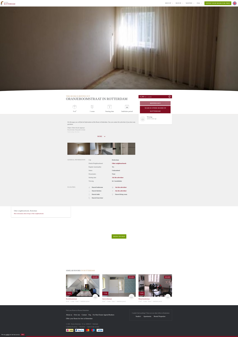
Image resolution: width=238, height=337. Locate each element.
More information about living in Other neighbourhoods (29, 213)
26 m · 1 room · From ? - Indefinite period (77, 301)
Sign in (178, 3)
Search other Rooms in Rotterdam (155, 109)
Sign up (168, 3)
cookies (7, 334)
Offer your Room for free (218, 3)
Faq (90, 315)
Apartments (147, 316)
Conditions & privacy (72, 327)
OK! (22, 334)
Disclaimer (82, 327)
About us (69, 315)
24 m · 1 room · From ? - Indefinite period (114, 301)
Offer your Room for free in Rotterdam (79, 318)
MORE (100, 136)
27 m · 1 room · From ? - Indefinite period (150, 301)
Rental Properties (159, 316)
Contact (84, 315)
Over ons (77, 315)
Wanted (189, 3)
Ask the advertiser (117, 177)
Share (95, 277)
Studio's (138, 316)
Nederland (95, 324)
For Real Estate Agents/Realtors (103, 315)
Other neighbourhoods (119, 163)
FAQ (198, 3)
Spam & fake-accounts (93, 327)
